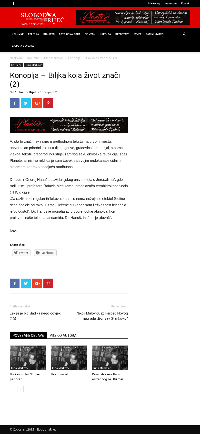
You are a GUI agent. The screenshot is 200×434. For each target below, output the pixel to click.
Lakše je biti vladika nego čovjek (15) (35, 316)
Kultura (105, 34)
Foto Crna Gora (69, 34)
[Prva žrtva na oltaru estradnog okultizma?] (110, 358)
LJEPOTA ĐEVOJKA (23, 45)
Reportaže (122, 34)
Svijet (137, 34)
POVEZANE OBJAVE (28, 335)
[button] (184, 34)
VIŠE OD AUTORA (63, 335)
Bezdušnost (59, 374)
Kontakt (185, 3)
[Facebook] (13, 3)
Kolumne (18, 34)
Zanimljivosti (155, 34)
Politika (33, 34)
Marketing (154, 3)
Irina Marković (53, 58)
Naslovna (16, 58)
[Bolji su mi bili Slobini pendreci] (28, 358)
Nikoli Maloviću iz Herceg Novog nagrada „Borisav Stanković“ (102, 316)
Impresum (171, 3)
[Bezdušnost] (69, 358)
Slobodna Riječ (25, 92)
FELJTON (90, 34)
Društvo (49, 34)
